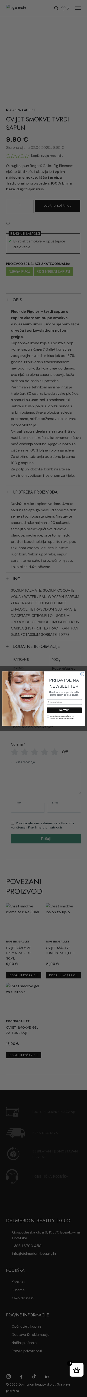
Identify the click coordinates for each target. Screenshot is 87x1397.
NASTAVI (64, 710)
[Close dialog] (82, 674)
